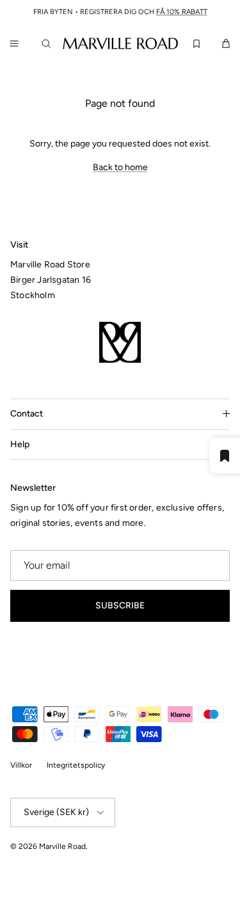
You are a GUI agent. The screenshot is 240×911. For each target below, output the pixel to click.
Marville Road (62, 846)
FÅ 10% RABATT (181, 12)
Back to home (120, 167)
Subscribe (120, 605)
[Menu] (14, 43)
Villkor (21, 765)
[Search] (48, 43)
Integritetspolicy (76, 765)
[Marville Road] (120, 42)
